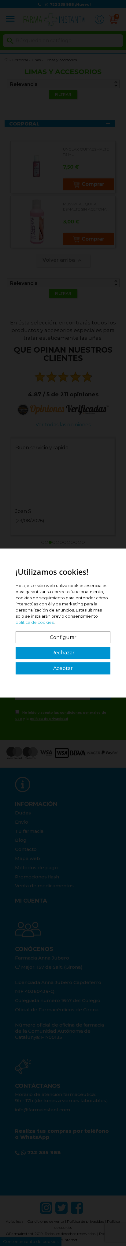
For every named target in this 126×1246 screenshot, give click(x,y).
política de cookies (35, 622)
